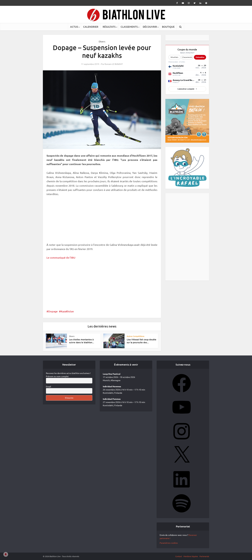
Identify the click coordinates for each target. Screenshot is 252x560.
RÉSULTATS (109, 26)
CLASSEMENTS (129, 26)
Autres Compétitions (135, 336)
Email (48, 387)
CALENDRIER (90, 26)
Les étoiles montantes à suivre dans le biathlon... (81, 341)
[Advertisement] (102, 221)
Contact (178, 557)
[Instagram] (181, 442)
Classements (187, 57)
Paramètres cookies (169, 544)
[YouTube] (181, 418)
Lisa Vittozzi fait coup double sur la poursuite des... (141, 341)
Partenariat (204, 557)
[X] (181, 466)
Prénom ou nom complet (57, 377)
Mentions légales (190, 557)
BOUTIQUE (168, 26)
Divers (102, 41)
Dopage (53, 311)
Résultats (174, 57)
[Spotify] (181, 514)
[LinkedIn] (181, 490)
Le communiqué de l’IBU (61, 257)
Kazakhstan (67, 311)
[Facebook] (181, 394)
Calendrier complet (185, 89)
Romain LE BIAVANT (114, 64)
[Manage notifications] (5, 554)
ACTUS (74, 26)
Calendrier (200, 57)
